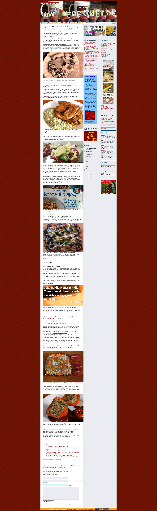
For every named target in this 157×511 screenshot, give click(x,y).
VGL (74, 509)
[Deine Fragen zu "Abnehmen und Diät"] (90, 140)
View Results (92, 176)
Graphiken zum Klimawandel (70, 33)
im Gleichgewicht (60, 333)
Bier (86, 168)
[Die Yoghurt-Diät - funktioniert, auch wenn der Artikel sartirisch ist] (108, 65)
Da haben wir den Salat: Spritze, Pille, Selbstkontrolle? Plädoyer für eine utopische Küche (91, 59)
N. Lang (103, 145)
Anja (102, 140)
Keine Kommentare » (57, 459)
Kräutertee (88, 158)
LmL (71, 509)
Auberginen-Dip (77, 382)
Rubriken (103, 165)
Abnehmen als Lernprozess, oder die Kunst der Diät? (107, 119)
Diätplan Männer (104, 106)
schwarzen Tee (89, 154)
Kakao (87, 163)
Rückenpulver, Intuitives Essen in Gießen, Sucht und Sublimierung (91, 56)
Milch (87, 161)
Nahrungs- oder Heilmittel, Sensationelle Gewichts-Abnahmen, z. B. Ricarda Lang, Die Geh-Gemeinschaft (91, 48)
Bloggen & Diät (60, 22)
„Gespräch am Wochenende (49, 318)
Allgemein (50, 459)
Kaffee (87, 153)
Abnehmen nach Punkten (106, 44)
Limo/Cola (88, 166)
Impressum (51, 22)
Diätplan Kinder (104, 107)
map (76, 509)
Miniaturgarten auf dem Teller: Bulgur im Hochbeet (57, 446)
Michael (103, 135)
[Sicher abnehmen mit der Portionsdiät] (90, 123)
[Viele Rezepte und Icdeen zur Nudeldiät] (108, 76)
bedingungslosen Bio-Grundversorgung (51, 348)
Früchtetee (88, 159)
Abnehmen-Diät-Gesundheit (50, 3)
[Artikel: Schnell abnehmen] (98, 509)
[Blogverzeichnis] (91, 509)
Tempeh (57, 139)
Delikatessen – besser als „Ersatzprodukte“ (55, 450)
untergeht (67, 165)
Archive (102, 173)
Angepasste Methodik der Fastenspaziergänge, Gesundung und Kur (90, 43)
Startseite (44, 22)
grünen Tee (88, 156)
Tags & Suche (84, 509)
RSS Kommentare (93, 22)
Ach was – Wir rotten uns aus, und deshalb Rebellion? (55, 465)
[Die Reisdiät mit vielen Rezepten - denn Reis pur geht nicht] (108, 99)
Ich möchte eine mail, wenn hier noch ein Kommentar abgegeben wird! (60, 504)
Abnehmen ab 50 (105, 45)
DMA (68, 509)
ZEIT (47, 326)
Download (77, 22)
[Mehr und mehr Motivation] (108, 194)
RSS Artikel (85, 22)
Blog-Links (69, 22)
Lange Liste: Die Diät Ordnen (90, 61)
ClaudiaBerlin (104, 153)
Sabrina (103, 150)
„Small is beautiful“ (52, 435)
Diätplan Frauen (104, 105)
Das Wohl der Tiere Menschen (50, 307)
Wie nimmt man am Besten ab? (108, 43)
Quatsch (51, 474)
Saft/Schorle (88, 165)
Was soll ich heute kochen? (107, 111)
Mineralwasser (89, 151)
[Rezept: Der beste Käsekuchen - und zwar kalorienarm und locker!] (108, 88)
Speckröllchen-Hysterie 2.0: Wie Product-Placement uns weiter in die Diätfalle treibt (91, 52)
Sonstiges (88, 171)
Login (79, 509)
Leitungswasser (89, 149)
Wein (87, 170)
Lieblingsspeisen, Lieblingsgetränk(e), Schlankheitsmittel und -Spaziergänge (89, 65)
